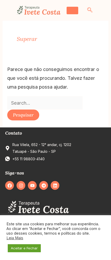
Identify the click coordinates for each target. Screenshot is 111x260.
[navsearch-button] (90, 10)
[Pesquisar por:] (45, 103)
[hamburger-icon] (72, 10)
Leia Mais (14, 238)
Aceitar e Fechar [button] (24, 248)
